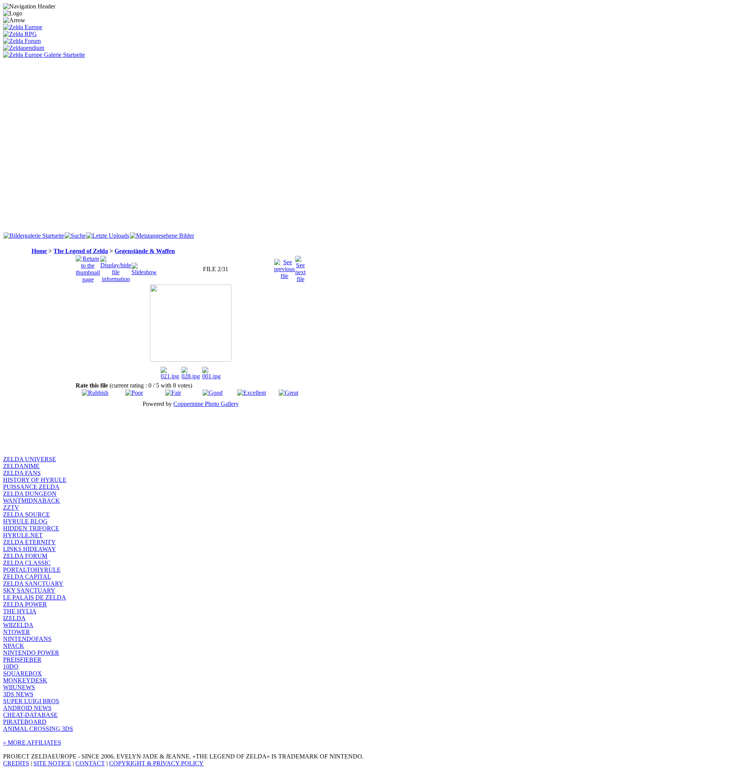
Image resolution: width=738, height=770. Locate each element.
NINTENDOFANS (27, 639)
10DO (10, 666)
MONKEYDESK (25, 680)
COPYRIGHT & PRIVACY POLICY (156, 763)
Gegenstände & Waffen (145, 251)
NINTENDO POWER (31, 652)
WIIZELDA (18, 625)
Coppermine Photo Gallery (206, 404)
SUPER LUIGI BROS (31, 701)
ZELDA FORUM (25, 556)
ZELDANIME (21, 466)
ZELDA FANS (22, 473)
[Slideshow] (144, 267)
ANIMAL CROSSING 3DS (38, 728)
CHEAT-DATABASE (30, 715)
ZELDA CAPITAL (27, 576)
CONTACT (90, 763)
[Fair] (173, 392)
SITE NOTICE (52, 763)
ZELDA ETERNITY (29, 542)
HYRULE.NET (23, 535)
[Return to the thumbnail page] (88, 267)
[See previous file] (284, 267)
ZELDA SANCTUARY (33, 583)
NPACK (13, 645)
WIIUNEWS (19, 687)
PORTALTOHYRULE (32, 569)
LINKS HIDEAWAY (29, 549)
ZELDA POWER (25, 604)
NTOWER (16, 632)
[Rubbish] (95, 392)
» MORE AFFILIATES (32, 742)
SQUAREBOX (22, 673)
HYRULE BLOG (25, 521)
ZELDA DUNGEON (30, 493)
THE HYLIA (20, 611)
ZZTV (11, 507)
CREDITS (16, 763)
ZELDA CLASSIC (27, 563)
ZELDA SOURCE (26, 514)
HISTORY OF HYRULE (34, 480)
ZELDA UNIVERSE (29, 459)
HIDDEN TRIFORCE (31, 528)
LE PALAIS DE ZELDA (34, 597)
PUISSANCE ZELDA (31, 487)
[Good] (213, 392)
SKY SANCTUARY (29, 590)
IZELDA (14, 618)
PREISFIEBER (22, 659)
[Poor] (134, 392)
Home (39, 251)
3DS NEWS (18, 694)
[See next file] (300, 267)
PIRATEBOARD (25, 722)
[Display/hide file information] (115, 267)
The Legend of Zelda (80, 251)
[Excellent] (251, 392)
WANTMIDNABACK (31, 500)
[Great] (288, 392)
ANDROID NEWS (27, 708)
